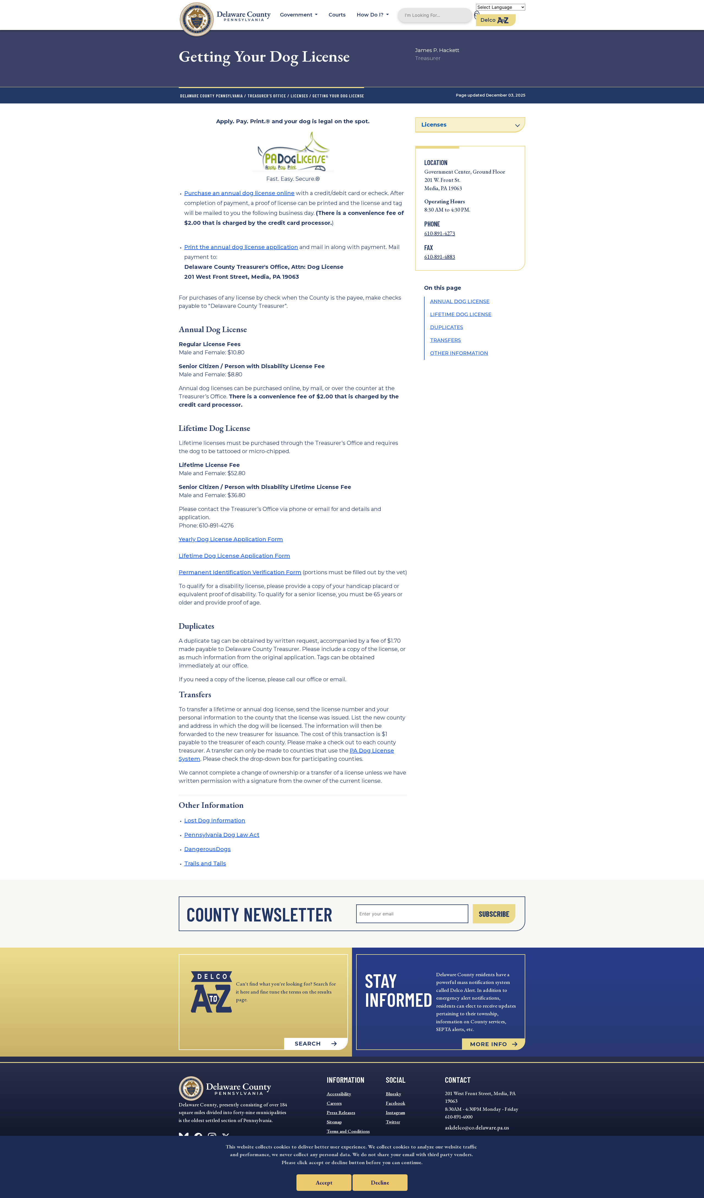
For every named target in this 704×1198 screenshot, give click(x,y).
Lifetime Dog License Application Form (234, 555)
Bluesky (393, 1094)
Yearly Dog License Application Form (231, 539)
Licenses (299, 95)
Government (297, 15)
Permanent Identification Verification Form (240, 572)
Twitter (393, 1122)
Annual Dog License (460, 302)
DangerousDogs (207, 849)
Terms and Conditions (348, 1131)
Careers (334, 1103)
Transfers (445, 340)
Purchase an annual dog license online (239, 193)
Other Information (459, 353)
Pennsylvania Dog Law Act (221, 835)
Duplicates (446, 327)
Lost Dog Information (214, 820)
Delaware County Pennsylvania (211, 95)
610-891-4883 (439, 256)
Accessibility (339, 1094)
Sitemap (334, 1122)
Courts (337, 15)
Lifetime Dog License (460, 314)
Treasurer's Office (267, 95)
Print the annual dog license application (241, 247)
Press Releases (341, 1112)
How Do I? (371, 15)
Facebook (395, 1103)
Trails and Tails (205, 863)
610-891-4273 (439, 233)
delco (488, 20)
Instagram (395, 1112)
